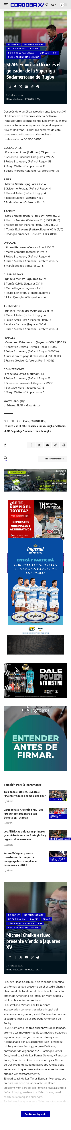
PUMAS (46, 919)
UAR (55, 53)
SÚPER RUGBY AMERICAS (21, 53)
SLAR (7, 431)
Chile (26, 421)
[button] (7, 4)
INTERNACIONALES (34, 44)
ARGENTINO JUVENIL (56, 816)
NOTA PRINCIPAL (17, 49)
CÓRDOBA (55, 799)
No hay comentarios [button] (54, 458)
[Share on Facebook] (15, 86)
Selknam (60, 426)
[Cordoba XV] (27, 4)
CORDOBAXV (37, 421)
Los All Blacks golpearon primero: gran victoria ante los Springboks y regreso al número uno (25, 835)
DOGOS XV (14, 44)
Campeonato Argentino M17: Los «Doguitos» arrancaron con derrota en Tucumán (23, 813)
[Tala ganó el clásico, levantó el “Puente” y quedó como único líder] (58, 795)
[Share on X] (20, 86)
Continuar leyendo (35, 1114)
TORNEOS (43, 53)
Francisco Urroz (35, 426)
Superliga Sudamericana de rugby (31, 431)
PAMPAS (34, 49)
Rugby (50, 426)
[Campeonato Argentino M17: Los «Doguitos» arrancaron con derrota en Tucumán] (58, 813)
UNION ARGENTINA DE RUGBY (24, 57)
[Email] (26, 86)
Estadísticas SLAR (14, 426)
